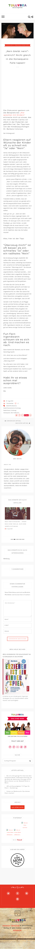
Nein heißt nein (15, 413)
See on (15, 840)
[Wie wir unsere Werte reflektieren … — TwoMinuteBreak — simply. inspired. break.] (10, 832)
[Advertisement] (17, 87)
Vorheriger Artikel (13, 420)
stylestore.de (17, 930)
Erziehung (13, 410)
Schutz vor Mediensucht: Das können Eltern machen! (17, 792)
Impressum (6, 926)
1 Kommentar (9, 403)
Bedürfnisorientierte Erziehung (11, 408)
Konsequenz (6, 413)
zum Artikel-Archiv (17, 807)
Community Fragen (13, 45)
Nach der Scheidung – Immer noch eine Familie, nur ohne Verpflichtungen (15, 524)
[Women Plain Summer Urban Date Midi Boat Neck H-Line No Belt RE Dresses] (24, 825)
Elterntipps (24, 45)
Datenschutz (15, 926)
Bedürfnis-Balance (11, 406)
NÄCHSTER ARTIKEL (22, 423)
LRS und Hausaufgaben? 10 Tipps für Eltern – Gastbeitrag (17, 787)
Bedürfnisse (6, 410)
